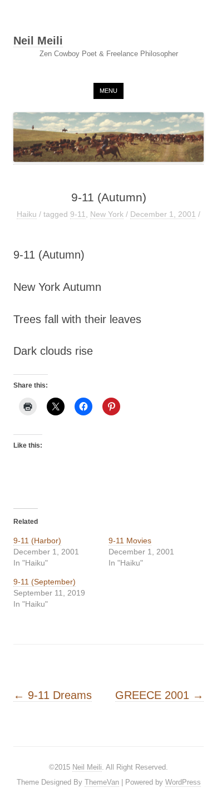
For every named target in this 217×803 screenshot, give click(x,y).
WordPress (183, 782)
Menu (108, 90)
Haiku (27, 214)
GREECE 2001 (159, 695)
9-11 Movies (129, 540)
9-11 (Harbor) (37, 540)
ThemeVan (102, 782)
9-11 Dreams (52, 695)
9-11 (78, 214)
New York (107, 214)
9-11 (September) (44, 581)
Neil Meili (38, 41)
